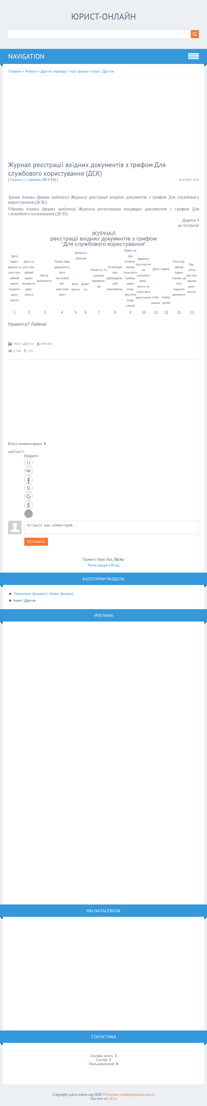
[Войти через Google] (28, 496)
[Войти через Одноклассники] (28, 505)
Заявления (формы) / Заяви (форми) (43, 594)
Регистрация (98, 565)
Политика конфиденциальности (128, 1095)
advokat (46, 344)
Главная (14, 71)
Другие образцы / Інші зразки (64, 71)
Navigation (26, 56)
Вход (115, 565)
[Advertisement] (95, 119)
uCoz (113, 1099)
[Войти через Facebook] (28, 479)
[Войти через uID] (28, 462)
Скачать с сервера (25, 180)
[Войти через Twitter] (28, 513)
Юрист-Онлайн (103, 16)
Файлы (30, 71)
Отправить (36, 541)
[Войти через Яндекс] (28, 488)
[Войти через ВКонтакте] (28, 470)
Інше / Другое (103, 71)
